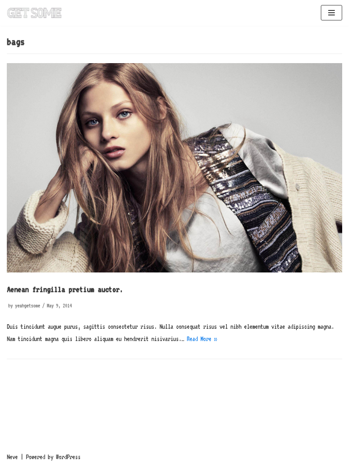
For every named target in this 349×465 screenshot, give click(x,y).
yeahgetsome (27, 305)
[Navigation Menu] (331, 12)
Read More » (202, 338)
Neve (12, 456)
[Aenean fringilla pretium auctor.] (174, 270)
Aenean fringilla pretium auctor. (65, 289)
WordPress (68, 456)
